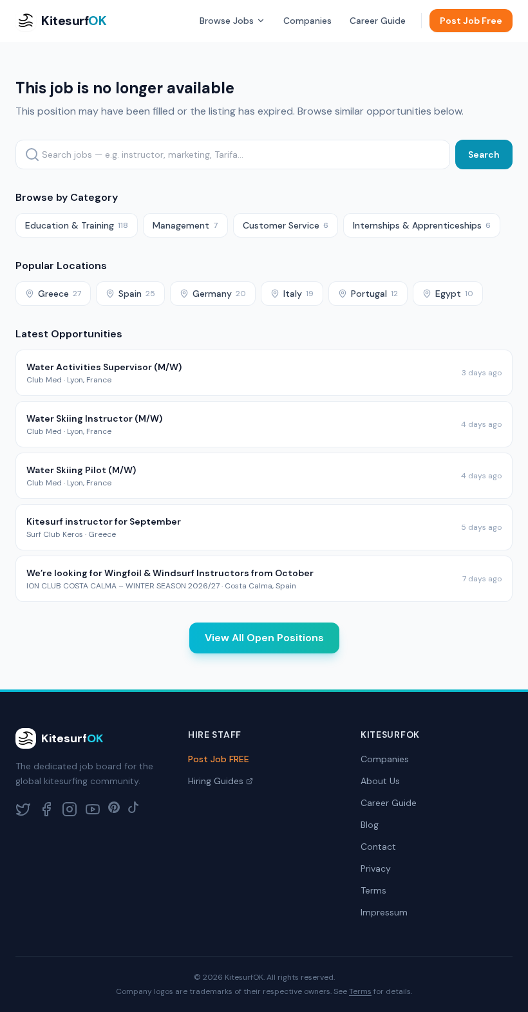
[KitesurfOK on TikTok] (133, 809)
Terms (373, 890)
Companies (307, 20)
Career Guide (378, 20)
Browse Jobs (227, 20)
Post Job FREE (218, 759)
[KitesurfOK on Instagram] (69, 809)
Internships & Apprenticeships (422, 225)
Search (484, 154)
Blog (370, 824)
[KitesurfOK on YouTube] (92, 809)
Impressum (384, 912)
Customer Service (285, 225)
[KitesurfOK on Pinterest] (114, 809)
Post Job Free (471, 20)
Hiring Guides (215, 781)
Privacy (376, 868)
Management (185, 225)
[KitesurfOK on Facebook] (46, 809)
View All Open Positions (264, 637)
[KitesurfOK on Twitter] (23, 809)
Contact (378, 846)
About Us (380, 781)
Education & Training (76, 225)
